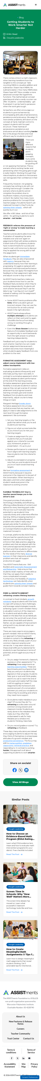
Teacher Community (20, 1033)
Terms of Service (31, 1051)
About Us (20, 1016)
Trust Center (13, 1038)
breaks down (25, 404)
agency (10, 261)
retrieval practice (21, 746)
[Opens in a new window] (13, 150)
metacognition (15, 743)
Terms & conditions (11, 1051)
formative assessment (20, 470)
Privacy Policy (34, 1065)
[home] (13, 5)
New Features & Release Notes (20, 1022)
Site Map (23, 1065)
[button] (36, 5)
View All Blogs (20, 782)
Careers (20, 1028)
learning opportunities (17, 667)
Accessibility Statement (10, 1065)
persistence (13, 741)
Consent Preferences (30, 1077)
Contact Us (28, 1038)
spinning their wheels (12, 208)
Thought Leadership (15, 38)
